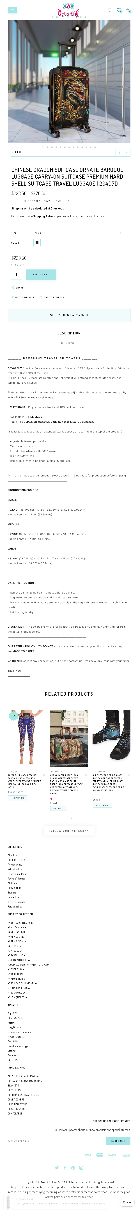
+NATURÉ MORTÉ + (17, 978)
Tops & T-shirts (16, 1013)
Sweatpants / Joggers (19, 1046)
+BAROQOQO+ (13, 772)
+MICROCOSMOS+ (17, 974)
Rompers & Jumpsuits (19, 1032)
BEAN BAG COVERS (18, 1104)
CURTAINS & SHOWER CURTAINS (25, 1080)
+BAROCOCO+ (15, 950)
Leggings (12, 1050)
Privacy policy (15, 864)
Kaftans (11, 1022)
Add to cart (58, 808)
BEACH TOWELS (16, 1108)
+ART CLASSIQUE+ (18, 932)
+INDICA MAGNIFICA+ (19, 960)
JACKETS (13, 1060)
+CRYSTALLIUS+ (16, 955)
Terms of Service (16, 878)
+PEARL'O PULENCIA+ (19, 988)
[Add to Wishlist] (44, 775)
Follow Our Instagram (69, 830)
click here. (99, 216)
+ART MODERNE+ (17, 936)
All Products (99, 772)
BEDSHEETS (14, 1090)
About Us (12, 855)
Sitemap (12, 892)
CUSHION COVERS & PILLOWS (23, 1094)
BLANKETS (13, 1085)
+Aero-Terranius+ (17, 927)
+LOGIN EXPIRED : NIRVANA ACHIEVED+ (28, 964)
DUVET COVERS (16, 1099)
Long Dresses (14, 1027)
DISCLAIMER (14, 887)
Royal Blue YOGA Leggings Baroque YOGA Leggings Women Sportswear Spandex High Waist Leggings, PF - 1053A (24, 781)
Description (69, 333)
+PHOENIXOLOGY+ (17, 992)
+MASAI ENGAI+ (16, 969)
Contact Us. (14, 897)
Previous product (119, 152)
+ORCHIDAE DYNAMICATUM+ (23, 983)
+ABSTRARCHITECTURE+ (21, 922)
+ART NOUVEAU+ (57, 772)
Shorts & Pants (15, 1018)
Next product (126, 152)
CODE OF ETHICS (17, 859)
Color (15, 242)
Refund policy (15, 869)
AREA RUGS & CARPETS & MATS (25, 1076)
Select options (17, 798)
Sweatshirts (14, 1041)
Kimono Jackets (16, 1036)
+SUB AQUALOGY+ (17, 997)
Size (14, 233)
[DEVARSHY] (69, 9)
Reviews (69, 343)
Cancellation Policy (18, 873)
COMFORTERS (15, 1113)
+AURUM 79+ (14, 946)
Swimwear (13, 1055)
